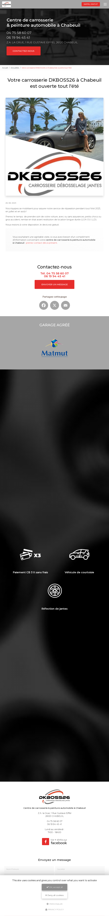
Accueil (5, 68)
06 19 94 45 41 (18, 37)
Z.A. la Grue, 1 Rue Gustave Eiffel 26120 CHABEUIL (42, 42)
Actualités (15, 68)
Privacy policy (56, 909)
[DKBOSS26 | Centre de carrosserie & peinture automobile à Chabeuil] (6, 4)
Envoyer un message (54, 284)
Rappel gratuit (91, 4)
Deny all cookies (55, 895)
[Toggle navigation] (105, 4)
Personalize (56, 904)
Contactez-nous (23, 51)
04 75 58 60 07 (19, 33)
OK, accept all (56, 887)
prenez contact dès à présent (41, 242)
